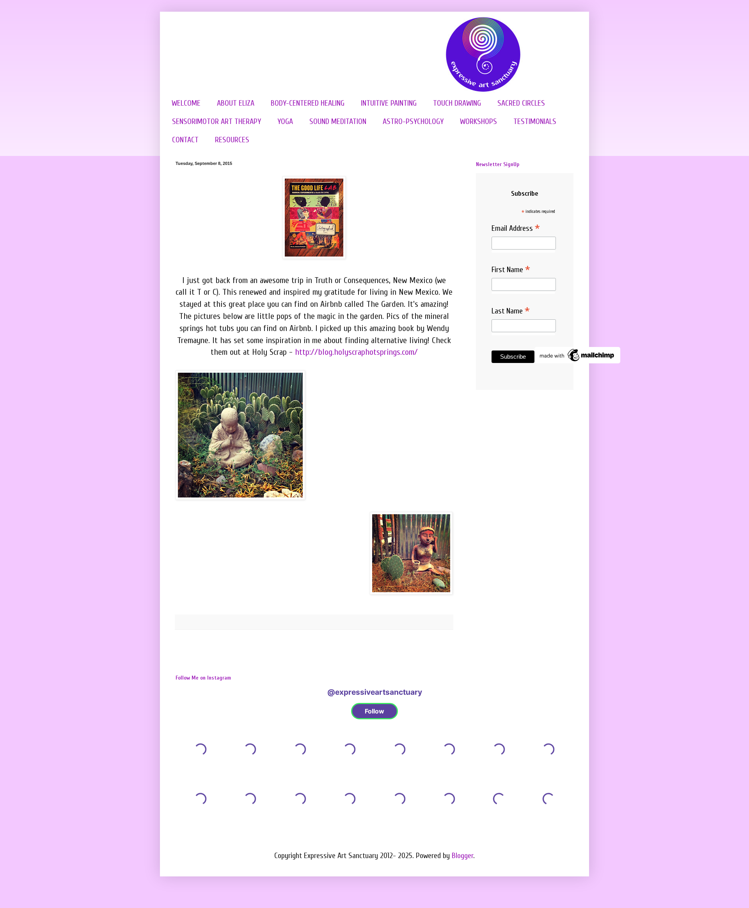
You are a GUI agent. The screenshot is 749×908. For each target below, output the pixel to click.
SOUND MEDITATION (337, 121)
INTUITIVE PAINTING (389, 103)
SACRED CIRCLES (521, 103)
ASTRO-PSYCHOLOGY (413, 121)
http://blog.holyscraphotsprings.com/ (356, 352)
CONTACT (185, 139)
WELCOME (186, 103)
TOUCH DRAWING (457, 103)
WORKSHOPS (478, 121)
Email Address (516, 228)
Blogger (462, 855)
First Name (511, 270)
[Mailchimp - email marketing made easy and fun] (577, 360)
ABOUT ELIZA (235, 103)
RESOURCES (232, 139)
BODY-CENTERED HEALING (307, 103)
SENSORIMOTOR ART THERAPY (216, 121)
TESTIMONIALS (534, 121)
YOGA (285, 121)
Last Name (511, 311)
